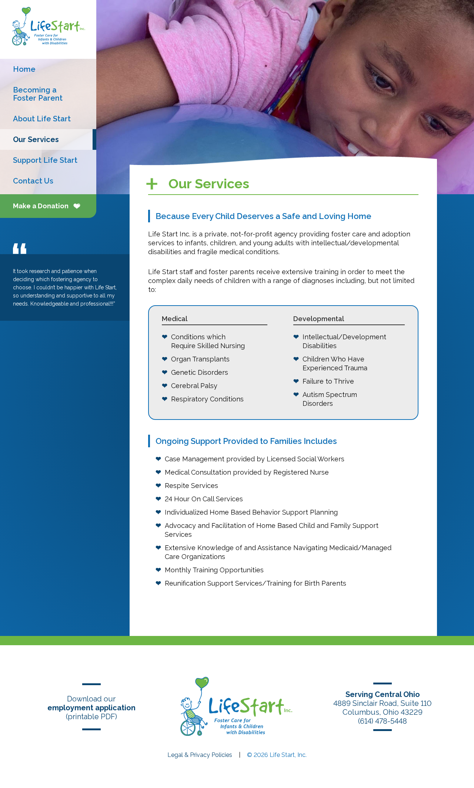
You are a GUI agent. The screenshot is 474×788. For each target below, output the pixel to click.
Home (24, 69)
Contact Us (33, 180)
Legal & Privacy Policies (199, 754)
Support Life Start (45, 160)
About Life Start (42, 118)
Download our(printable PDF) (91, 707)
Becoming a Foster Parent (38, 93)
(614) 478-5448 (382, 721)
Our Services (36, 139)
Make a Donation (41, 206)
